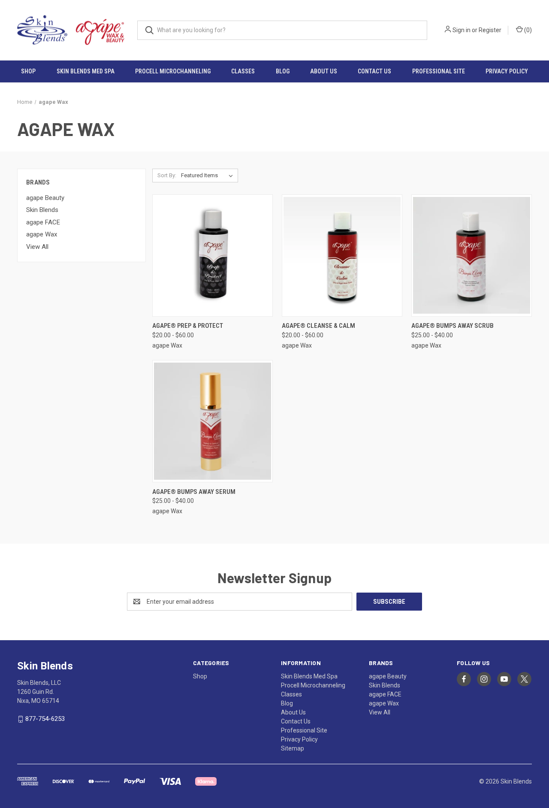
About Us (323, 71)
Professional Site (438, 71)
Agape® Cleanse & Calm (318, 326)
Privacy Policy (507, 71)
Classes (243, 71)
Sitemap (292, 748)
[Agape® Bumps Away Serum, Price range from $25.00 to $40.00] (212, 421)
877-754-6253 (45, 719)
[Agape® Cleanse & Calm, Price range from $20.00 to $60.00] (342, 255)
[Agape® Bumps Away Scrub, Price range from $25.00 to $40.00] (471, 255)
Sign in (461, 30)
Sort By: (166, 175)
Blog (283, 71)
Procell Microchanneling (173, 71)
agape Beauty (45, 198)
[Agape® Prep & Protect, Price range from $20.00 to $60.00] (212, 255)
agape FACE (43, 222)
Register (490, 30)
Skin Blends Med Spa (86, 71)
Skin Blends (42, 210)
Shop (28, 71)
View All (37, 247)
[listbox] (209, 175)
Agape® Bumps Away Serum (193, 492)
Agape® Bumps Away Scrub (452, 326)
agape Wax (41, 234)
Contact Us (374, 71)
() (527, 30)
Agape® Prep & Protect (187, 326)
